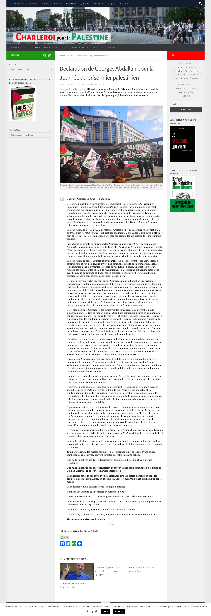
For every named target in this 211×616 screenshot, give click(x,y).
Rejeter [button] (105, 611)
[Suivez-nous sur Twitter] (49, 55)
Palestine (86, 55)
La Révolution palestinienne (21, 3)
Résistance (98, 3)
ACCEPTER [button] (119, 611)
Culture (122, 3)
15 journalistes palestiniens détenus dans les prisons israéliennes (107, 571)
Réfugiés (111, 3)
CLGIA (92, 530)
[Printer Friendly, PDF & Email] (64, 537)
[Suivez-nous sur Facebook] (44, 55)
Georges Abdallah (70, 55)
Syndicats (84, 3)
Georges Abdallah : (70, 89)
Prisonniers (70, 3)
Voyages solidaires (80, 47)
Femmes (45, 3)
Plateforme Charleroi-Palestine (25, 47)
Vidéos (111, 47)
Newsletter (98, 47)
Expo (65, 47)
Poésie (56, 3)
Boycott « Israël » (51, 47)
